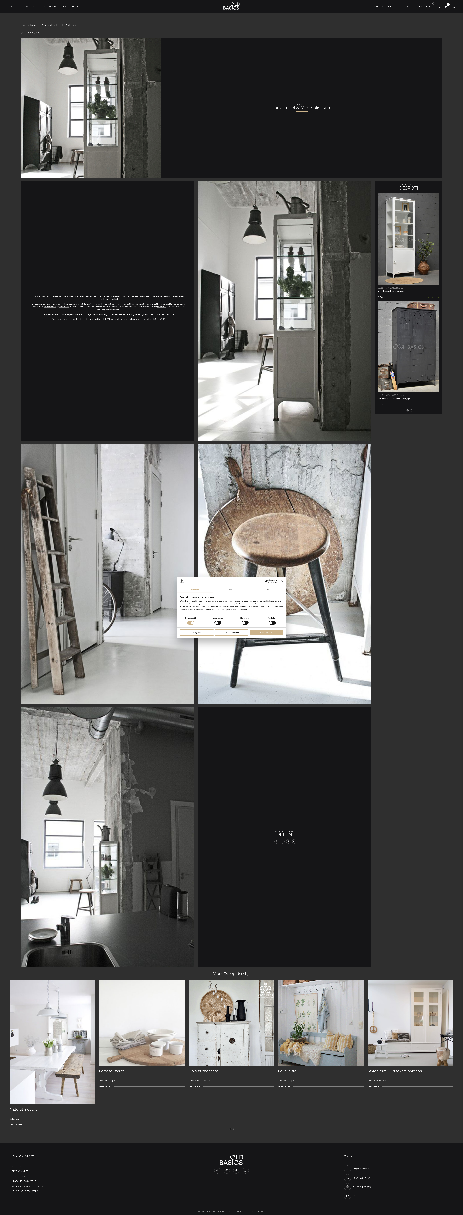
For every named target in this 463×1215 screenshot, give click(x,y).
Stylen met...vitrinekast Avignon (395, 1071)
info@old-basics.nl (361, 1169)
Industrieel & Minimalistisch (68, 25)
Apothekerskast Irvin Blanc (392, 291)
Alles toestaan (266, 632)
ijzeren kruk (161, 307)
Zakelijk (377, 6)
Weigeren (197, 632)
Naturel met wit (23, 1109)
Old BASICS (159, 319)
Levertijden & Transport (25, 1191)
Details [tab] (232, 589)
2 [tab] (411, 410)
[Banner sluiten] (282, 581)
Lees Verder (16, 1125)
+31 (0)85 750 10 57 (361, 1178)
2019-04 (283, 1081)
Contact (406, 6)
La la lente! (288, 1071)
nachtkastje (168, 314)
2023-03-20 (194, 1081)
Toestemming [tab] (195, 589)
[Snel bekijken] (404, 279)
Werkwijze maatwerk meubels (27, 1186)
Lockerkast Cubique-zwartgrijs (394, 398)
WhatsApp (357, 1195)
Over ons (17, 1166)
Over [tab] (268, 589)
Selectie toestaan (231, 632)
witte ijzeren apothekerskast (59, 304)
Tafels (24, 6)
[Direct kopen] (421, 279)
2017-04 (104, 1081)
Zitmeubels (38, 6)
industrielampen (66, 314)
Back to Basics (112, 1071)
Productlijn (77, 6)
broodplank (64, 307)
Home (24, 25)
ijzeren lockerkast (122, 304)
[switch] (217, 623)
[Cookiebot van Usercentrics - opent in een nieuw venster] (266, 581)
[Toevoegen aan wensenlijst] (413, 279)
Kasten (11, 6)
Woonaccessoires (57, 6)
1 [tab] (408, 410)
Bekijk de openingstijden (363, 1187)
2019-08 (26, 33)
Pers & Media (18, 1176)
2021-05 (372, 1081)
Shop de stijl (47, 25)
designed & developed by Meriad (250, 1211)
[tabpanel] (408, 246)
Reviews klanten (20, 1171)
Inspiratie (392, 6)
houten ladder (50, 307)
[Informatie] (421, 386)
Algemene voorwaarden (24, 1181)
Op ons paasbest (203, 1071)
